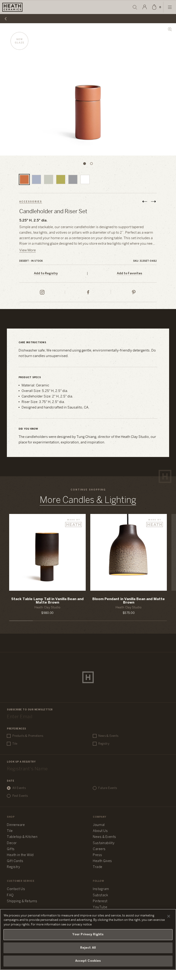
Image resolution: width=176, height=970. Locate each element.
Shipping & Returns (22, 901)
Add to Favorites (129, 273)
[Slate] (73, 179)
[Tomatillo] (60, 179)
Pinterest (100, 901)
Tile (14, 744)
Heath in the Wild (20, 855)
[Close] (169, 916)
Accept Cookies (88, 960)
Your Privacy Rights (88, 934)
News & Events (108, 736)
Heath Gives (102, 861)
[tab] (84, 163)
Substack (100, 895)
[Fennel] (48, 179)
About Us (100, 831)
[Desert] (24, 179)
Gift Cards (15, 861)
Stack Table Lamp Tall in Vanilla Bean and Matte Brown (47, 601)
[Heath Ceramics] (88, 677)
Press (97, 855)
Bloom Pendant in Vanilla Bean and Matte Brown (128, 601)
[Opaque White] (85, 179)
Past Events (20, 796)
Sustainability (103, 843)
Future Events (107, 788)
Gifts (11, 849)
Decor (12, 843)
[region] (88, 939)
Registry (103, 744)
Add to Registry (46, 273)
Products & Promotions (27, 736)
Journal (99, 825)
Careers (99, 849)
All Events (19, 788)
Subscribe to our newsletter (30, 710)
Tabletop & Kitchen (22, 837)
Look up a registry (21, 762)
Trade (97, 867)
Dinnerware (16, 825)
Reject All (88, 947)
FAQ (10, 895)
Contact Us (16, 889)
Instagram (101, 889)
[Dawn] (36, 179)
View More (27, 250)
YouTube (100, 907)
